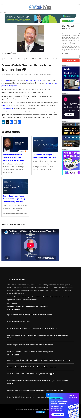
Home (5, 59)
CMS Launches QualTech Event (18, 321)
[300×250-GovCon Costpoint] (71, 78)
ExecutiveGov (13, 309)
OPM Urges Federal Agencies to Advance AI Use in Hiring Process (30, 352)
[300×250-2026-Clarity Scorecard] (63, 405)
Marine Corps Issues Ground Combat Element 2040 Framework (30, 345)
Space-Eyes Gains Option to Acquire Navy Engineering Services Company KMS (14, 199)
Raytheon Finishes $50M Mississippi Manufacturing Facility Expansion (32, 367)
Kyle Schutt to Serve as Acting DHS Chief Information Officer (29, 315)
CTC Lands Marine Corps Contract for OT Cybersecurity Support (31, 374)
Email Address (67, 54)
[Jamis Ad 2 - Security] (71, 163)
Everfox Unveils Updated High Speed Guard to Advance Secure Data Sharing (35, 390)
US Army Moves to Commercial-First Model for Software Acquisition (32, 328)
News (49, 75)
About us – (11, 306)
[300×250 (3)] (71, 107)
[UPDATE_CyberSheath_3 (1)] (71, 135)
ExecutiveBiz (13, 355)
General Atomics (7, 108)
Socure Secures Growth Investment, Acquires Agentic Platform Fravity (13, 157)
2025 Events (44, 306)
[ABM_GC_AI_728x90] (40, 18)
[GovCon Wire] (40, 7)
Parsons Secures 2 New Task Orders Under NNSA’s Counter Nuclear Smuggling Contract (39, 360)
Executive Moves (17, 59)
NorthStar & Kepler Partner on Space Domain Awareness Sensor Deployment (35, 397)
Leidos (5, 105)
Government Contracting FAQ (27, 306)
